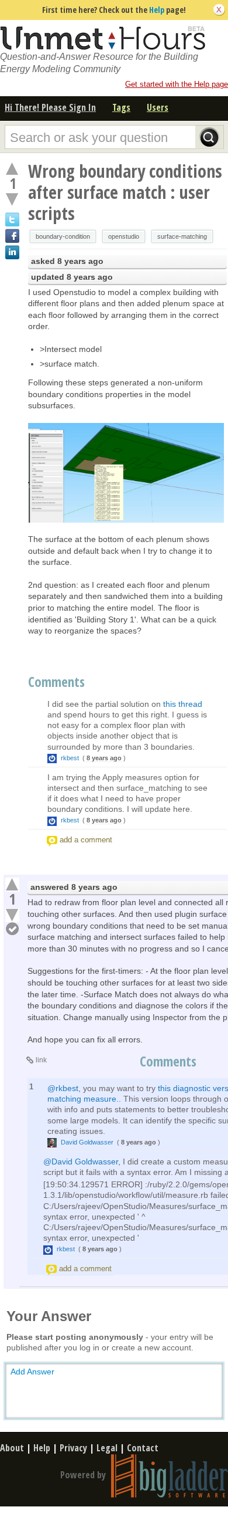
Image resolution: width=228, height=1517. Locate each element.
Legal (107, 1447)
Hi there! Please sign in (50, 107)
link (41, 1060)
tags (121, 107)
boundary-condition (63, 236)
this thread (182, 704)
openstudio (123, 236)
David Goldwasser (87, 1142)
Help (156, 9)
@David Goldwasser (80, 1161)
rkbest (70, 757)
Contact (142, 1447)
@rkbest (62, 1088)
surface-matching (182, 236)
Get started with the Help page (176, 84)
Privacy (73, 1447)
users (157, 107)
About (12, 1447)
